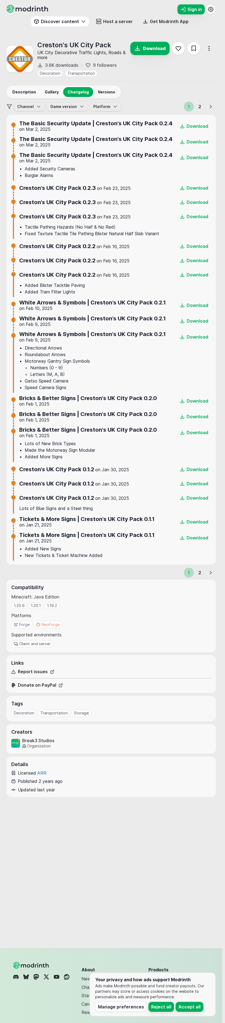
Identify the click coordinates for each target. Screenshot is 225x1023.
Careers (89, 1004)
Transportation (81, 73)
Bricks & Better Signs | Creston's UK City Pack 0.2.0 (88, 398)
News (87, 978)
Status (88, 995)
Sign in (194, 9)
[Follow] (178, 48)
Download (154, 48)
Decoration (50, 73)
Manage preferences (121, 1007)
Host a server (118, 21)
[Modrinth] (31, 965)
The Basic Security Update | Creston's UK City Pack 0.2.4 (96, 123)
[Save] (193, 48)
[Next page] (211, 107)
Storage (81, 713)
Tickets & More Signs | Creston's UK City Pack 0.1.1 (86, 519)
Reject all (161, 1007)
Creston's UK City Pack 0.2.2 (57, 246)
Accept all (189, 1007)
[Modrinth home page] (28, 11)
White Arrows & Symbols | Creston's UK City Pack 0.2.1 (92, 302)
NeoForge (50, 624)
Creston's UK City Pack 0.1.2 (56, 469)
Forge (24, 624)
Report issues (33, 671)
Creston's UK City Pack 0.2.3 (57, 188)
